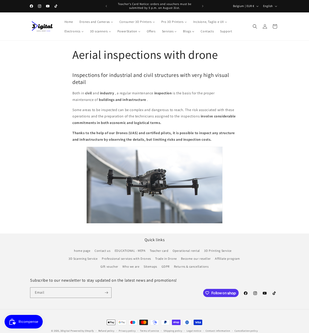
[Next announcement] (203, 6)
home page (82, 251)
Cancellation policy (246, 330)
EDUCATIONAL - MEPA (130, 251)
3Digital (65, 330)
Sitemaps (150, 266)
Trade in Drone (166, 259)
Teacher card (159, 251)
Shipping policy (173, 330)
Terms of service (149, 330)
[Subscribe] (106, 292)
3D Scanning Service (83, 259)
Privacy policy (127, 330)
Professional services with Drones (126, 259)
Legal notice (194, 330)
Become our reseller (196, 259)
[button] (255, 26)
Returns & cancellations (191, 266)
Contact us (102, 251)
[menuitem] (68, 21)
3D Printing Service (217, 251)
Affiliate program (227, 259)
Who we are (130, 266)
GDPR (166, 266)
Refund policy (106, 330)
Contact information (218, 330)
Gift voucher (109, 266)
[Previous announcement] (106, 6)
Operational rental (186, 251)
